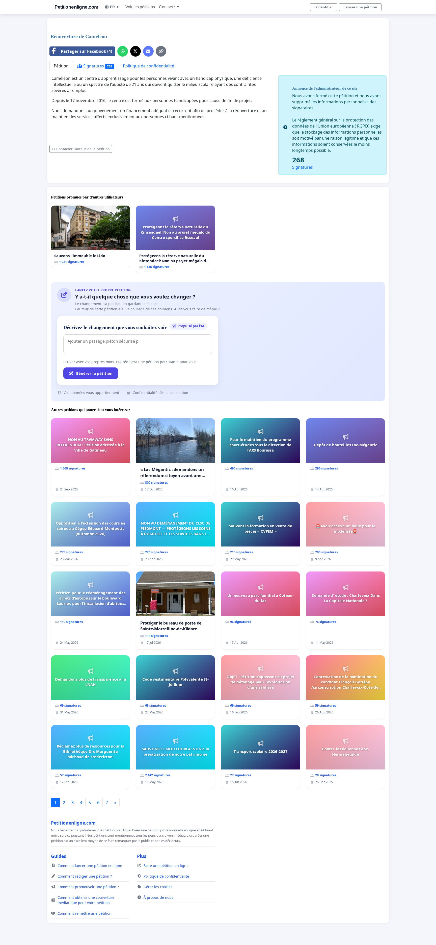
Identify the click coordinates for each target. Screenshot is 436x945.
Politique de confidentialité (148, 66)
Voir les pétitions (140, 7)
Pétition (61, 66)
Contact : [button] (167, 7)
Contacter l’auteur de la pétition (83, 148)
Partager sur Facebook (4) (86, 51)
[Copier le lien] (161, 51)
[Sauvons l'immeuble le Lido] (90, 236)
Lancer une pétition (360, 7)
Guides (58, 856)
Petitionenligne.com (76, 7)
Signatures (97, 66)
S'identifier (323, 7)
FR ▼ (114, 7)
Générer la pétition (94, 373)
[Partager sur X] (135, 51)
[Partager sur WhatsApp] (122, 51)
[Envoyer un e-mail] (148, 51)
